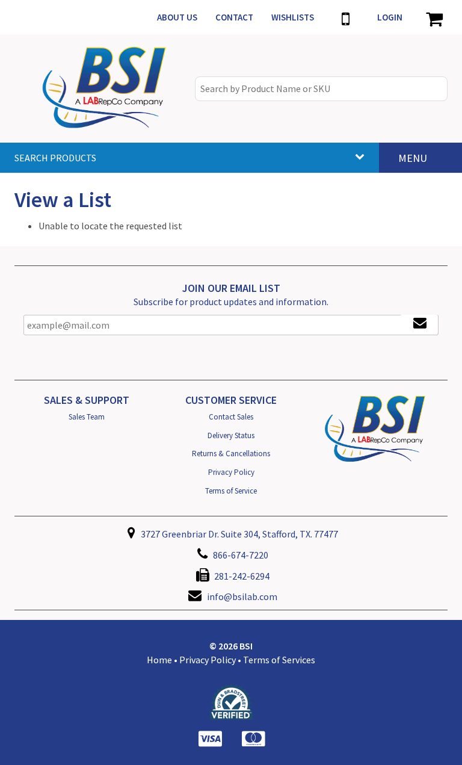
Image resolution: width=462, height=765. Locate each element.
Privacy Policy (231, 472)
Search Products (55, 158)
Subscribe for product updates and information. (231, 302)
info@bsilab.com (242, 596)
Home (159, 660)
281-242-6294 (241, 576)
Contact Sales (231, 417)
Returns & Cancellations (231, 453)
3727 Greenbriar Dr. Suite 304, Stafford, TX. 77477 (238, 534)
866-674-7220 (239, 555)
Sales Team (87, 417)
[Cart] (434, 17)
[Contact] (345, 17)
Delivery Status (231, 435)
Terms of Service (231, 491)
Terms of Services (279, 660)
